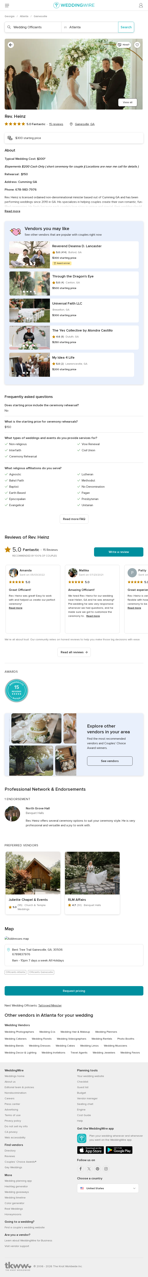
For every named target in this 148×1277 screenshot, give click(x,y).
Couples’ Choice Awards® (20, 1161)
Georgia (10, 16)
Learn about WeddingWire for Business (28, 1240)
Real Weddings (14, 1208)
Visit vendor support (17, 1246)
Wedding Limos (89, 1045)
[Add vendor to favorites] (137, 45)
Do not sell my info (16, 1126)
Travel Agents (79, 1052)
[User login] (141, 5)
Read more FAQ (74, 519)
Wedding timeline (15, 1197)
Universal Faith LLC (67, 303)
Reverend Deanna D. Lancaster (77, 246)
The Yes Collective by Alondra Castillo (82, 330)
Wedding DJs (47, 1031)
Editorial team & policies (19, 1087)
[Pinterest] (97, 1168)
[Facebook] (80, 1168)
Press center (12, 1104)
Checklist (82, 1081)
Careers (9, 1098)
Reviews (10, 1156)
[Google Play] (119, 1153)
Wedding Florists (42, 1038)
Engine (81, 1109)
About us (10, 1081)
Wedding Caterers (16, 1038)
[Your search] (11, 45)
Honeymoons (13, 1214)
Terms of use (13, 1115)
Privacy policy (13, 1120)
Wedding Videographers (71, 1038)
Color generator (14, 1203)
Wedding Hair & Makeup (75, 1031)
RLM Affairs (77, 900)
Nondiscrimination (15, 1092)
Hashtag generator (16, 1186)
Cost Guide (84, 1115)
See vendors (110, 761)
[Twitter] (89, 1168)
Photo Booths (125, 1038)
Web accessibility (15, 1137)
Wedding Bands (14, 1045)
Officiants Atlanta (15, 972)
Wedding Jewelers (104, 1052)
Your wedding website (90, 1076)
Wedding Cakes (65, 1045)
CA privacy (11, 1132)
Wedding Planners (106, 1031)
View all (127, 102)
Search (126, 27)
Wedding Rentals (102, 1038)
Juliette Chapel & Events (28, 900)
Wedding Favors (130, 1052)
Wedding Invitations (53, 1052)
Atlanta (24, 16)
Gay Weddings (13, 1167)
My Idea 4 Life (63, 357)
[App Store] (90, 1153)
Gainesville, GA (85, 124)
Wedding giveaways (17, 1192)
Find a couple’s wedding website (25, 1227)
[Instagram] (106, 1168)
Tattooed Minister (50, 1005)
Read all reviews (72, 652)
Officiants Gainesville (41, 972)
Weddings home (14, 1076)
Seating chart (85, 1104)
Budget (81, 1092)
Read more (12, 211)
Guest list (82, 1087)
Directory (10, 1150)
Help (80, 1120)
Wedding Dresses (39, 1045)
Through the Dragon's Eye (73, 276)
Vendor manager (87, 1098)
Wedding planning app (18, 1180)
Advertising (11, 1109)
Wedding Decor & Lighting (20, 1052)
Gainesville (40, 16)
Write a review (119, 552)
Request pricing (74, 991)
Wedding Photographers (19, 1031)
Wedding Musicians (115, 1045)
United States (95, 1188)
